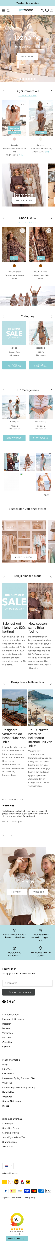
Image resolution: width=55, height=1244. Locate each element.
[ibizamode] (26, 11)
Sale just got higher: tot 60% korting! (14, 627)
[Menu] (3, 10)
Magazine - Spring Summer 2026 (18, 1078)
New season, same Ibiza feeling (38, 627)
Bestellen (6, 1023)
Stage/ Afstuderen (11, 1101)
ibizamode (13, 1173)
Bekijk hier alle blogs (27, 576)
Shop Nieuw (27, 217)
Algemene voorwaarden (11, 1198)
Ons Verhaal (8, 1073)
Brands (5, 1106)
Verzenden (7, 1033)
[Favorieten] (47, 10)
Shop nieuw (27, 56)
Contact (6, 1046)
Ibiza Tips (6, 1069)
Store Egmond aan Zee (13, 1137)
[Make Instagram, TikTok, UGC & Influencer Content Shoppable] (47, 495)
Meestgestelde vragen (13, 1019)
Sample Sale (8, 1092)
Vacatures (7, 1096)
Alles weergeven (27, 96)
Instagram (17, 892)
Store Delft (7, 1123)
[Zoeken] (9, 10)
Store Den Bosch (10, 1128)
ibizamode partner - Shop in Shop (18, 1087)
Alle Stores (7, 1146)
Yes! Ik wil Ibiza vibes (18, 992)
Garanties (7, 1042)
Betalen (6, 1028)
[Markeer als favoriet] (22, 104)
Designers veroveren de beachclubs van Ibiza (14, 736)
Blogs (5, 1064)
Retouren (6, 1037)
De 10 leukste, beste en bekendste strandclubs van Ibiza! (40, 738)
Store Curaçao (9, 1142)
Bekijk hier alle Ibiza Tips (27, 682)
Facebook (38, 892)
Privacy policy (30, 1198)
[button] (11, 462)
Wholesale (7, 1083)
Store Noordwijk (10, 1132)
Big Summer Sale (27, 91)
